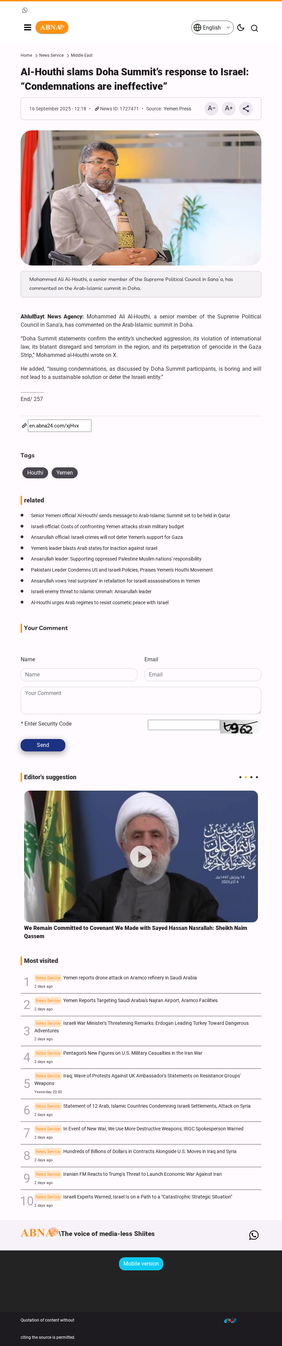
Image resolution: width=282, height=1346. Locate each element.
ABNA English (112, 27)
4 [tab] (257, 777)
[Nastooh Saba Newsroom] (233, 1320)
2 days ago (43, 986)
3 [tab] (251, 777)
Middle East (82, 55)
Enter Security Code (46, 723)
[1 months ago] (141, 856)
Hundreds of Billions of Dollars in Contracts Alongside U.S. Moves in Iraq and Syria (136, 1151)
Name (28, 659)
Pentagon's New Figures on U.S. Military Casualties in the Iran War (119, 1053)
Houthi (35, 472)
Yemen (64, 472)
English (211, 27)
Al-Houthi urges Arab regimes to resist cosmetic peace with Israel (100, 603)
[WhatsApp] (253, 1235)
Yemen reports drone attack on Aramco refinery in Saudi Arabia (116, 978)
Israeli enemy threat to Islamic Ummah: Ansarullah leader (91, 592)
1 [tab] (240, 777)
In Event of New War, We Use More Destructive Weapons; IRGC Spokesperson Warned (139, 1129)
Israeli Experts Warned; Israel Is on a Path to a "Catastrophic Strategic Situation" (134, 1197)
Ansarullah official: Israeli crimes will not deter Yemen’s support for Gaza (107, 537)
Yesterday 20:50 (48, 1092)
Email (151, 659)
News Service (51, 55)
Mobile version (141, 1263)
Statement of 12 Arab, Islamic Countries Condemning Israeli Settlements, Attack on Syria (143, 1106)
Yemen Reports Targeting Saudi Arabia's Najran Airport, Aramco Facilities (127, 1000)
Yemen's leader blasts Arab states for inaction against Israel (94, 548)
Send (43, 745)
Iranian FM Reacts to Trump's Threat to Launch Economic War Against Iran (129, 1174)
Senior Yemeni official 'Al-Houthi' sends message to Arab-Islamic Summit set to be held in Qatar (130, 516)
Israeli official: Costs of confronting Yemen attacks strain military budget (107, 527)
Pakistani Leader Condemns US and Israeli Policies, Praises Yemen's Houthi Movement (122, 570)
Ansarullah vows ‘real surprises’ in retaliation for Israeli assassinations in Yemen (115, 581)
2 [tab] (246, 777)
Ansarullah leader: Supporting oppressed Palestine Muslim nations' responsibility (116, 559)
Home (26, 55)
